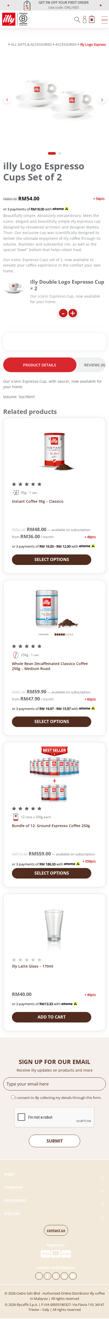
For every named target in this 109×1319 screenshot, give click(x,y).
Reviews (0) (94, 364)
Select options (51, 559)
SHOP (9, 1174)
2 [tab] (59, 153)
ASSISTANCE (15, 1200)
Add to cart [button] (52, 1017)
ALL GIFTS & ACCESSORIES (31, 44)
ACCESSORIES (66, 44)
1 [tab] (52, 153)
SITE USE (12, 1213)
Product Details (39, 364)
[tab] (39, 364)
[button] (8, 5)
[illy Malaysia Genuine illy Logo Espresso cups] (13, 288)
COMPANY (13, 1187)
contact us (56, 1230)
